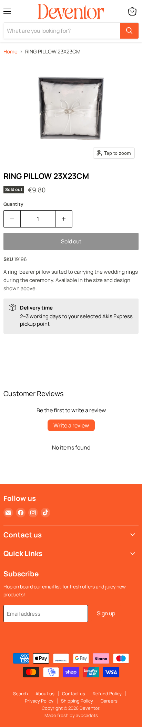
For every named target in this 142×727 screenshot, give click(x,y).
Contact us (73, 693)
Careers (109, 701)
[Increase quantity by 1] (64, 219)
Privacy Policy (39, 701)
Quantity (13, 204)
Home (10, 51)
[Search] (129, 31)
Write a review (71, 425)
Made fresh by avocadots (71, 715)
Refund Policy (107, 693)
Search (20, 693)
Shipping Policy (77, 701)
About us (45, 693)
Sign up (106, 613)
